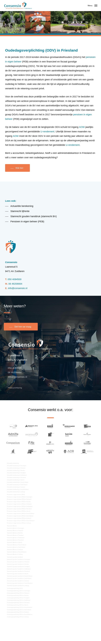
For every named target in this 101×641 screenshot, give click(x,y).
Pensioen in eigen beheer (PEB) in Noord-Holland (20, 513)
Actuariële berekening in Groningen (16, 465)
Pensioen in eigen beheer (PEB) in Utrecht (18, 511)
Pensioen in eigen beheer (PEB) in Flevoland (19, 508)
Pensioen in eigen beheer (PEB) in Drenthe (19, 501)
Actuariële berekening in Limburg (16, 491)
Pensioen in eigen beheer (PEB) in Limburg (19, 523)
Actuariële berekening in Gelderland (17, 475)
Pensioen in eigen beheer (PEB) (16, 494)
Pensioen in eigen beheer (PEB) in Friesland (19, 499)
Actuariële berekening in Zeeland (16, 487)
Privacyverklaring (15, 388)
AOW (82, 127)
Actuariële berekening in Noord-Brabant (18, 489)
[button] (92, 5)
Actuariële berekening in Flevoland (16, 477)
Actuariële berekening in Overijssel (16, 472)
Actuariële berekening (13, 463)
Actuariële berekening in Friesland (16, 468)
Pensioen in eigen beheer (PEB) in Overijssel (19, 504)
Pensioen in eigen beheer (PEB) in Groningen (19, 497)
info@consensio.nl (17, 288)
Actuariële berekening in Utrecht (15, 480)
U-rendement (47, 131)
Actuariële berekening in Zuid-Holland (17, 484)
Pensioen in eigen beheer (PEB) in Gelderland (19, 506)
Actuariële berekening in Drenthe (16, 470)
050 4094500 (14, 279)
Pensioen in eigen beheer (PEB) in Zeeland (19, 518)
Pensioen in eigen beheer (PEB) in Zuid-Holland (20, 516)
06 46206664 (15, 283)
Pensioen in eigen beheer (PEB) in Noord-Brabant (20, 520)
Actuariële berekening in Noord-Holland (17, 482)
